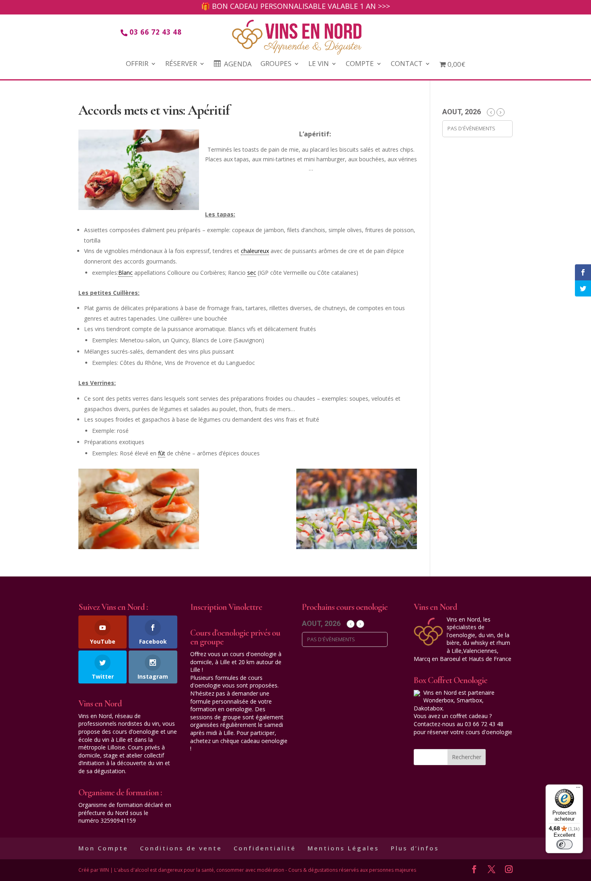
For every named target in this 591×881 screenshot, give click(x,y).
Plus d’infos (415, 848)
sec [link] (251, 272)
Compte (360, 64)
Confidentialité (265, 848)
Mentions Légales (343, 848)
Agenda (238, 64)
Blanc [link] (125, 272)
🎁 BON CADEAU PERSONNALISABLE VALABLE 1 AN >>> (295, 7)
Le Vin (318, 64)
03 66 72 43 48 (155, 32)
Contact (407, 64)
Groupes (276, 64)
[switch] (564, 844)
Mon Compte (103, 848)
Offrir (137, 64)
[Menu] (578, 789)
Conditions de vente (181, 848)
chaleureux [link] (255, 251)
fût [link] (161, 453)
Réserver (181, 64)
